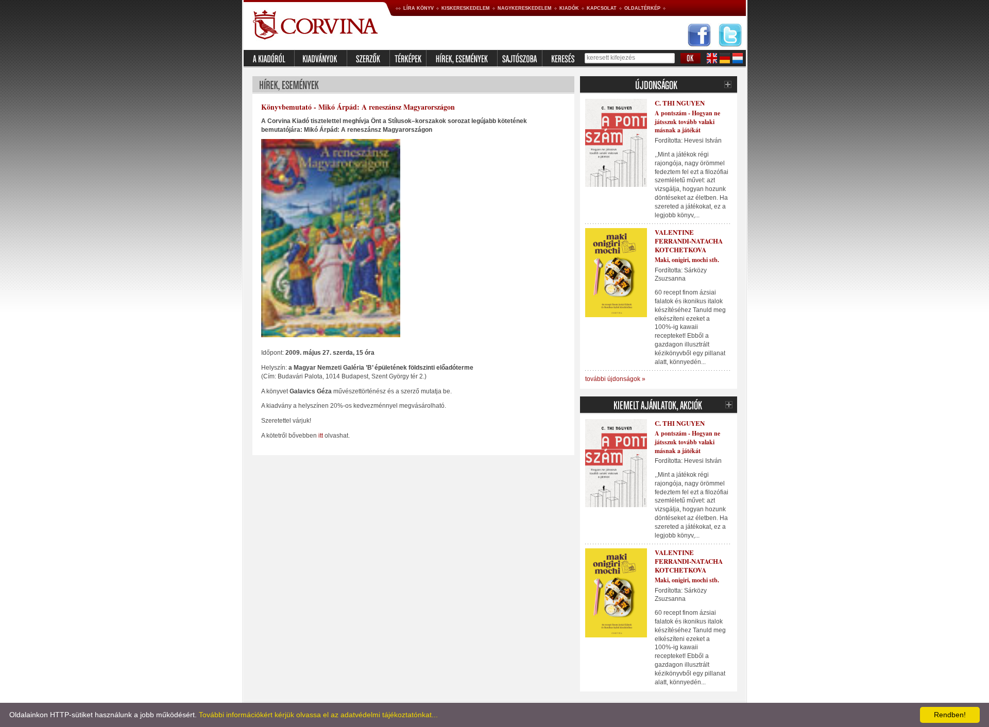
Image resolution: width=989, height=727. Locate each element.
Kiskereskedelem (465, 8)
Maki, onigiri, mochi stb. (687, 259)
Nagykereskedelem (525, 8)
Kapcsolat (602, 8)
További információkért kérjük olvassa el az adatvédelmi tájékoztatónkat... (318, 715)
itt (320, 435)
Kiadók (569, 8)
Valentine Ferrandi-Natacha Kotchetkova (689, 240)
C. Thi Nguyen (680, 103)
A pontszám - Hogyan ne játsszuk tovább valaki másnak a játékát (687, 122)
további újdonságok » (615, 379)
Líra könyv (418, 8)
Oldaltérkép (642, 8)
